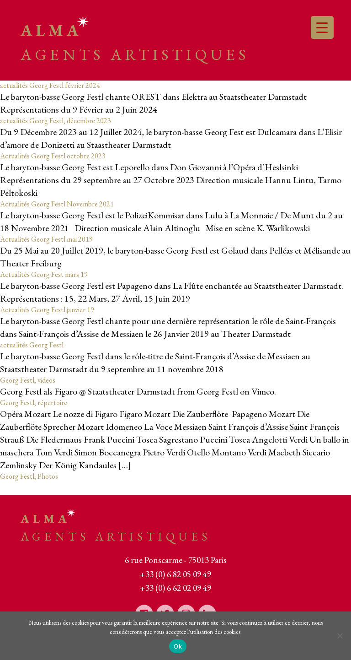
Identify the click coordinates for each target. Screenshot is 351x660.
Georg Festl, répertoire (33, 402)
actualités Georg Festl (32, 345)
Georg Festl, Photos (29, 476)
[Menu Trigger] (322, 27)
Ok (178, 646)
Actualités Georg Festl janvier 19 (47, 309)
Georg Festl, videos (27, 380)
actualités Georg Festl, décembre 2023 (55, 120)
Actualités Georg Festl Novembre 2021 (57, 204)
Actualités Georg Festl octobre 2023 (53, 156)
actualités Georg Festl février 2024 (50, 85)
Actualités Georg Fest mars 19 (44, 274)
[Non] (339, 635)
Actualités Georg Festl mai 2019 (46, 239)
